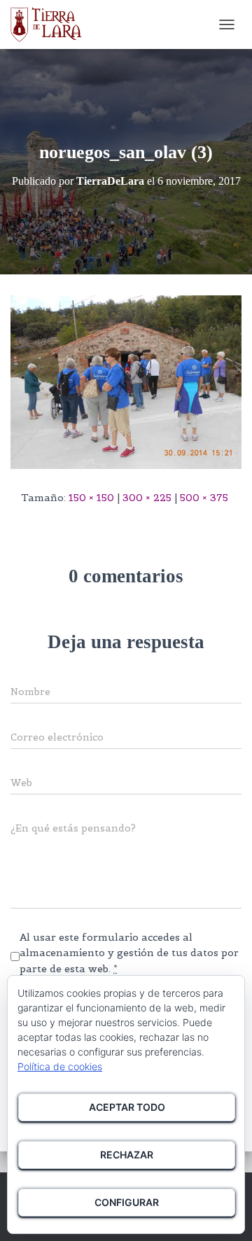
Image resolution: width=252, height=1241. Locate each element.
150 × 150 (91, 497)
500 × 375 (204, 497)
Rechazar (126, 1155)
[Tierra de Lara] (51, 24)
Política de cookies (60, 1066)
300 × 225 (147, 497)
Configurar (126, 1202)
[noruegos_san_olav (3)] (125, 381)
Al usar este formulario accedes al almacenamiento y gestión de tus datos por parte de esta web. (129, 953)
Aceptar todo (127, 1107)
